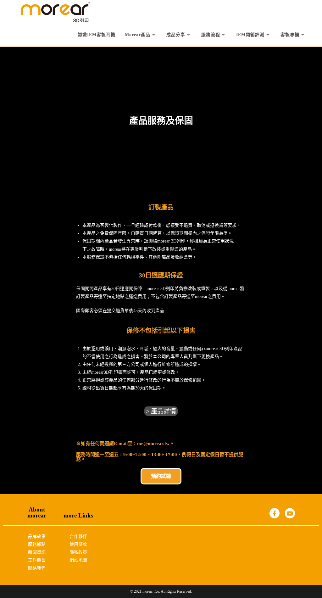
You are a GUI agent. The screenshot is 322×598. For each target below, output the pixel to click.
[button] (161, 411)
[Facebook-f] (274, 513)
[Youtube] (290, 513)
